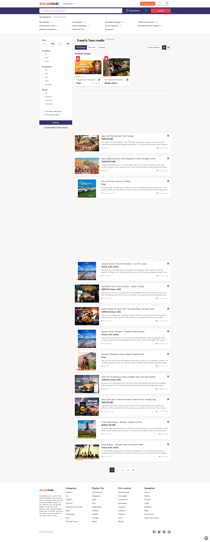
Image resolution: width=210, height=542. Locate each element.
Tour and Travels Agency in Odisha (115, 181)
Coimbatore (123, 500)
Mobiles (69, 492)
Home (147, 492)
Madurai (121, 514)
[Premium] (78, 58)
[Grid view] (168, 47)
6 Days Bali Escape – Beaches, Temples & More (121, 422)
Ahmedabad (97, 492)
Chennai (95, 511)
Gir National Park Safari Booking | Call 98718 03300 (117, 80)
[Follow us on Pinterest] (169, 531)
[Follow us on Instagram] (164, 531)
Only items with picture (53, 111)
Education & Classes (74, 507)
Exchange (48, 84)
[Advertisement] (55, 171)
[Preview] (99, 79)
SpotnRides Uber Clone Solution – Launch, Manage (122, 286)
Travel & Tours (71, 521)
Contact (147, 500)
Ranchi (120, 521)
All (46, 54)
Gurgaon (121, 507)
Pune (120, 518)
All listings (80, 47)
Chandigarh (122, 496)
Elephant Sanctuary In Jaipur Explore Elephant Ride (122, 354)
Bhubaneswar (124, 492)
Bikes (68, 511)
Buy (46, 77)
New (46, 58)
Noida (94, 521)
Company (101, 47)
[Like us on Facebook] (154, 531)
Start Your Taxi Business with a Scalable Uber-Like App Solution (128, 377)
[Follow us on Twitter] (159, 531)
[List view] (164, 47)
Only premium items (52, 115)
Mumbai (95, 518)
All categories (45, 17)
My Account (149, 514)
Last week (48, 100)
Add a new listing (151, 518)
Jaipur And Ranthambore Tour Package (117, 136)
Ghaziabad (122, 503)
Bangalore (96, 496)
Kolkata (95, 514)
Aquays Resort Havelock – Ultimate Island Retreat (122, 332)
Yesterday (48, 97)
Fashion (69, 500)
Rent (46, 81)
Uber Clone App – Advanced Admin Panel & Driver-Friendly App (128, 399)
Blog (146, 511)
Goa (93, 503)
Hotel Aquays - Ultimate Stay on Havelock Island (122, 445)
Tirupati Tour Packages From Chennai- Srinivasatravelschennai (88, 80)
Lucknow (122, 511)
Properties (70, 514)
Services (69, 503)
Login (146, 503)
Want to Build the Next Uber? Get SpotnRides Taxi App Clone (127, 309)
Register (147, 507)
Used (47, 61)
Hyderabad (96, 507)
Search (161, 11)
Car (67, 496)
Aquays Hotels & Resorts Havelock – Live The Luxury (124, 264)
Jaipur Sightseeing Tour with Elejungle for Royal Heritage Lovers (128, 159)
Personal (91, 47)
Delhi (94, 500)
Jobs (67, 518)
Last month (49, 104)
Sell (46, 74)
